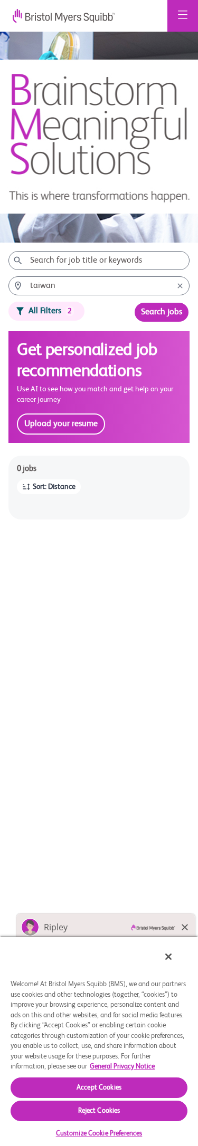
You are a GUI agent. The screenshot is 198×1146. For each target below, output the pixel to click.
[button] (49, 486)
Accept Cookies (99, 1087)
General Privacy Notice (122, 1066)
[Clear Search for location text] (180, 285)
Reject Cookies (99, 1111)
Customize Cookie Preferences (99, 1133)
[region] (99, 1041)
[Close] (168, 956)
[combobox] (99, 260)
